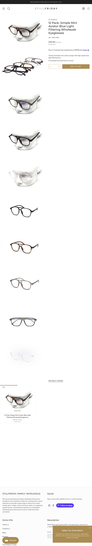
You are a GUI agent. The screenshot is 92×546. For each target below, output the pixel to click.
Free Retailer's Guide (9, 545)
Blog (4, 533)
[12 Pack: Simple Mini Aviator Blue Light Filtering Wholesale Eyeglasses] (17, 399)
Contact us (6, 529)
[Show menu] (3, 8)
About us (5, 525)
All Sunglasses (52, 19)
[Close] (90, 528)
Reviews (5, 537)
